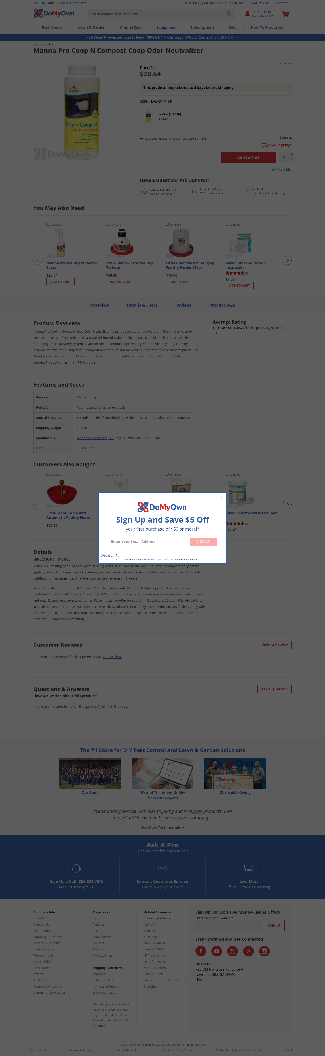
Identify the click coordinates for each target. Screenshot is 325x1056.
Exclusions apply (152, 559)
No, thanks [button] (110, 555)
